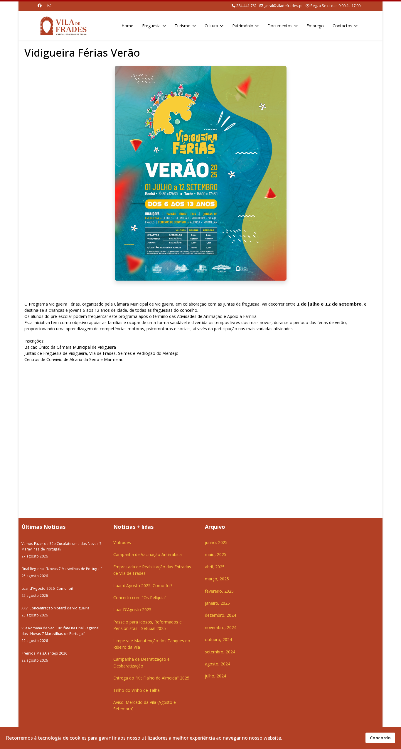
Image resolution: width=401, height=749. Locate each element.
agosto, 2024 (217, 664)
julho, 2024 (215, 676)
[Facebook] (40, 5)
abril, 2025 (215, 567)
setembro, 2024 (220, 652)
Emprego (315, 25)
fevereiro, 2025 (219, 591)
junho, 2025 (216, 542)
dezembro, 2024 (220, 615)
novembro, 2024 (220, 627)
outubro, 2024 (218, 639)
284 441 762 (246, 5)
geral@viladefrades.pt (283, 5)
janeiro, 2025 (217, 603)
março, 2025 (217, 579)
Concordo (380, 737)
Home (127, 25)
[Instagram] (49, 5)
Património (242, 25)
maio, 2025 (215, 554)
